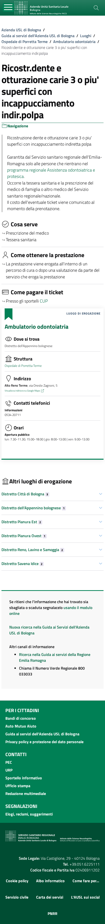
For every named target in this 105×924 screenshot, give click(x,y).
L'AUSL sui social (85, 897)
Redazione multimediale (25, 793)
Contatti (16, 754)
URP (8, 770)
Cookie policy (17, 881)
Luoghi (85, 36)
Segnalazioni (21, 806)
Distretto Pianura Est (21, 522)
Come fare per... (86, 881)
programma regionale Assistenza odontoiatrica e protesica (51, 173)
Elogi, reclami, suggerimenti (29, 814)
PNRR (52, 913)
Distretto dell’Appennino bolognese (33, 508)
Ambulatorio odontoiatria (74, 41)
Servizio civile (16, 897)
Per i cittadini (22, 710)
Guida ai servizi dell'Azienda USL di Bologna (37, 36)
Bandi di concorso (20, 718)
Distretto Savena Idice (21, 563)
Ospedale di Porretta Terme (24, 41)
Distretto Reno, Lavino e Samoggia (32, 550)
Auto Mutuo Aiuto (20, 726)
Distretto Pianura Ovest (23, 536)
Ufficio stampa (17, 786)
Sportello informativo (23, 778)
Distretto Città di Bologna (24, 494)
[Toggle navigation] (8, 7)
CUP (44, 301)
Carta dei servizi (49, 897)
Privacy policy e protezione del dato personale (44, 742)
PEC (8, 762)
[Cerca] (96, 8)
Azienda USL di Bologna (21, 30)
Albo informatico (50, 881)
